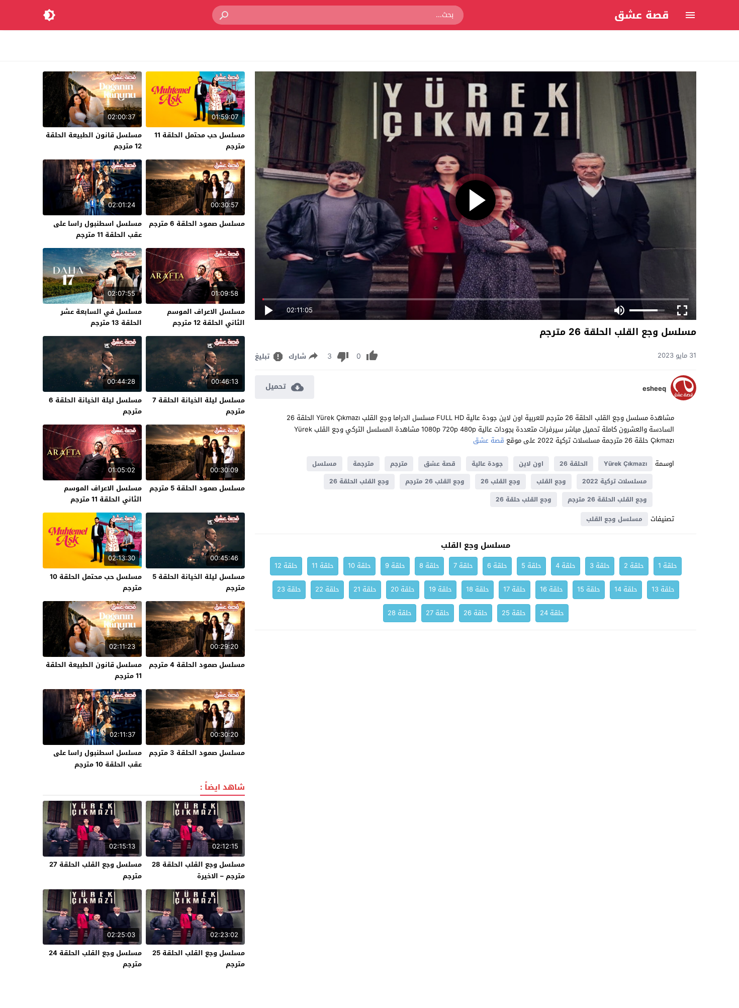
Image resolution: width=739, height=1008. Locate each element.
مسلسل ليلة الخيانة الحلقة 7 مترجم (198, 405)
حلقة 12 (286, 565)
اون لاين (531, 463)
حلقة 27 (437, 613)
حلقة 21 (365, 589)
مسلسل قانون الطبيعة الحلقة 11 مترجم (94, 670)
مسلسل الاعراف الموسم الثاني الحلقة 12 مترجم (206, 317)
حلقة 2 (634, 565)
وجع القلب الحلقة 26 (359, 481)
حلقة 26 (476, 613)
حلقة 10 (359, 565)
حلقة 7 (463, 565)
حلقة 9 (395, 565)
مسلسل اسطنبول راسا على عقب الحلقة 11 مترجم (97, 229)
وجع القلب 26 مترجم (435, 481)
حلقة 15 (588, 589)
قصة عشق (641, 15)
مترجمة (363, 463)
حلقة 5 (531, 565)
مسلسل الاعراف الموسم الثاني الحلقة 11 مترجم (103, 494)
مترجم (399, 463)
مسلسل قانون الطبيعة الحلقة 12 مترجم (94, 140)
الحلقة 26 (574, 463)
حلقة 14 (625, 589)
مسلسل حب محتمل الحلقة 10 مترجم (96, 582)
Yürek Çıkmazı (625, 463)
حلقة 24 (552, 613)
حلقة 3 (600, 565)
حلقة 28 (400, 613)
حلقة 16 (551, 589)
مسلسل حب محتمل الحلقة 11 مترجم (199, 140)
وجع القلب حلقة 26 (523, 499)
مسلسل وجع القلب (614, 519)
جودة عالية (487, 463)
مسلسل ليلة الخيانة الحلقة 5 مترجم (198, 582)
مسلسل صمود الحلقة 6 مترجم (197, 223)
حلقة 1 (667, 565)
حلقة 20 (403, 589)
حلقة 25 (514, 613)
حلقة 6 (497, 565)
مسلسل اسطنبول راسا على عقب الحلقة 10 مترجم (97, 758)
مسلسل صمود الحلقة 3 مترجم (197, 752)
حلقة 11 (323, 565)
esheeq (654, 389)
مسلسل (324, 463)
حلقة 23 (289, 589)
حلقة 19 (440, 589)
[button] (224, 15)
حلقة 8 (429, 565)
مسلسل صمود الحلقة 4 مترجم (197, 664)
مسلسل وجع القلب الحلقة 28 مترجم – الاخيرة (198, 870)
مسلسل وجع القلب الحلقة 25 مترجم (198, 958)
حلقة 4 (566, 565)
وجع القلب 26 (500, 481)
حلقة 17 (514, 589)
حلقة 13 (663, 589)
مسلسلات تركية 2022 (614, 481)
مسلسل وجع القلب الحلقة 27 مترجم (95, 870)
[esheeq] (683, 398)
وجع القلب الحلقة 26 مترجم (607, 499)
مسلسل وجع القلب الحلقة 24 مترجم (95, 958)
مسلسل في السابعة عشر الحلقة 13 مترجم (101, 317)
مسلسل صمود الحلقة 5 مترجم (197, 488)
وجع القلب (551, 481)
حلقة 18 (477, 589)
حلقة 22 (327, 589)
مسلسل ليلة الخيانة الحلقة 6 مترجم (95, 405)
